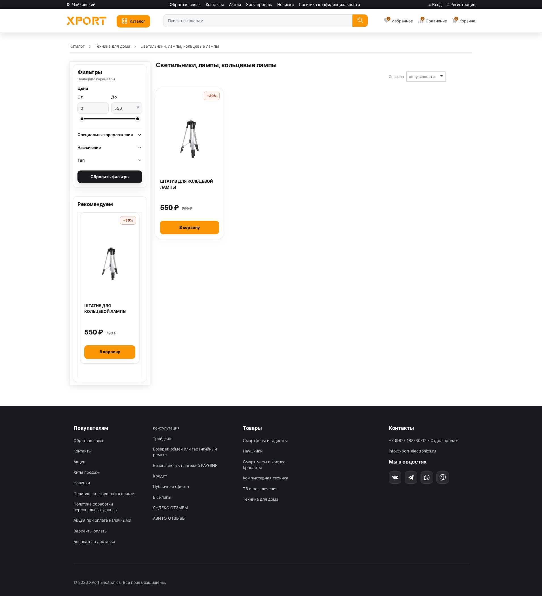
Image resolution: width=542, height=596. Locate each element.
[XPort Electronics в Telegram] (411, 477)
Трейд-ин (162, 438)
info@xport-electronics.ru (412, 450)
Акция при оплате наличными (102, 520)
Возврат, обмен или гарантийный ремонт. (185, 452)
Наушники (252, 450)
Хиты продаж (259, 4)
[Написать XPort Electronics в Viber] (442, 477)
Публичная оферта (171, 486)
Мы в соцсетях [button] (408, 462)
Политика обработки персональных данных (95, 507)
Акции (235, 4)
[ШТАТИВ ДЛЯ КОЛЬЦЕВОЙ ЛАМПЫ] (109, 263)
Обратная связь (185, 4)
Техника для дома (260, 499)
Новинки (285, 4)
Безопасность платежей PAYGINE (185, 465)
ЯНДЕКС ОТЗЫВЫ (170, 507)
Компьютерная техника (265, 477)
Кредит (160, 475)
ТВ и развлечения (260, 488)
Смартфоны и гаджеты (265, 440)
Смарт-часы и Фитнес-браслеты (265, 464)
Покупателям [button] (90, 428)
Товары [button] (252, 428)
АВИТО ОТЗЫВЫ (169, 518)
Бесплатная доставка (94, 541)
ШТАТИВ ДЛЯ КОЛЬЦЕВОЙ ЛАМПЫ (105, 308)
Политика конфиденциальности (329, 4)
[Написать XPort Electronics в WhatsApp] (427, 477)
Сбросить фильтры (110, 176)
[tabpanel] (110, 288)
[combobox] (257, 20)
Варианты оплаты (90, 530)
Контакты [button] (401, 428)
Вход (436, 4)
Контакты (215, 4)
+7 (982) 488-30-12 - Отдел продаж (424, 440)
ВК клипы (162, 497)
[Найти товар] (360, 21)
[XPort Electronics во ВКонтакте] (395, 477)
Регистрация (462, 4)
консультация (166, 428)
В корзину (110, 351)
